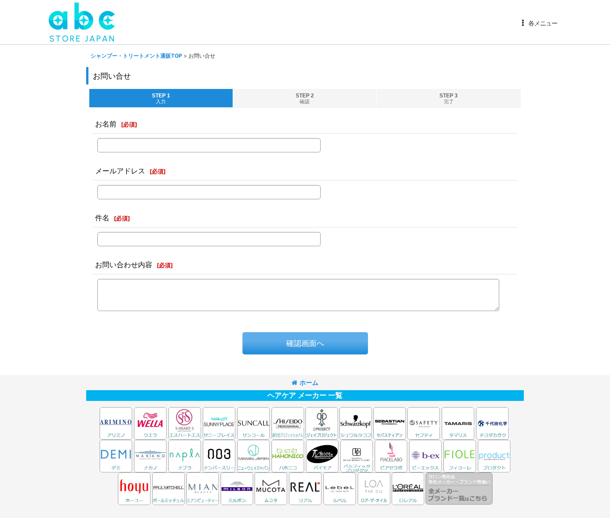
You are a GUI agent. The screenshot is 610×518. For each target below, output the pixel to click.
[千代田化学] (492, 422)
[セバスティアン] (304, 422)
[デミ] (116, 455)
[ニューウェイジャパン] (253, 455)
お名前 (106, 123)
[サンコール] (253, 422)
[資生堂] (288, 422)
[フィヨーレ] (459, 455)
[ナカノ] (150, 455)
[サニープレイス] (219, 422)
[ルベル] (339, 488)
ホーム (309, 382)
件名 (102, 217)
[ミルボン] (238, 488)
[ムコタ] (271, 488)
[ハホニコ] (288, 455)
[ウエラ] (150, 422)
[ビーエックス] (425, 455)
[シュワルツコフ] (356, 422)
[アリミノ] (116, 422)
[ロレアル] (408, 488)
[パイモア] (322, 455)
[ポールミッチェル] (169, 488)
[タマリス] (458, 422)
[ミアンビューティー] (202, 488)
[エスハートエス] (184, 422)
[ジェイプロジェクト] (321, 422)
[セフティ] (423, 422)
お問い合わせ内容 (123, 264)
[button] (538, 23)
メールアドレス (120, 170)
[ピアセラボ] (391, 455)
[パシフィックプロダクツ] (356, 455)
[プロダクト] (494, 455)
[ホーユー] (134, 488)
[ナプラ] (184, 455)
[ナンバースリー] (219, 455)
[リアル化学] (305, 488)
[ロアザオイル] (374, 488)
